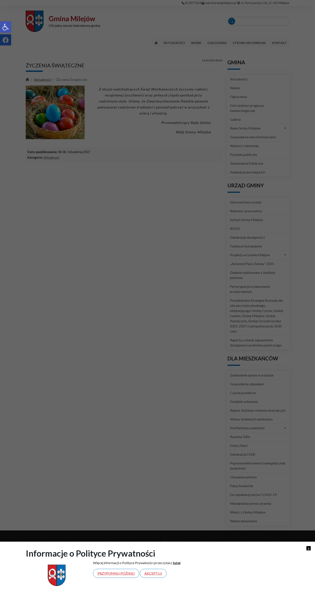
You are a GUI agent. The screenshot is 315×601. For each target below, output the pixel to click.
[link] (5, 27)
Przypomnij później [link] (116, 573)
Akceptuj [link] (153, 573)
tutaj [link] (176, 563)
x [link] (308, 548)
